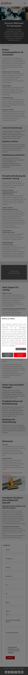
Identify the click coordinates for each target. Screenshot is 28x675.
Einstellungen (19, 349)
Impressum (13, 345)
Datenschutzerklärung (20, 344)
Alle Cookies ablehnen (7, 355)
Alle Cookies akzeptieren (20, 355)
